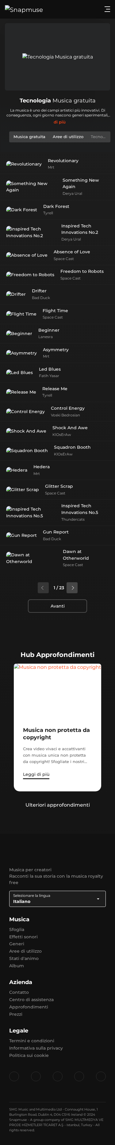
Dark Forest (56, 206)
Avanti (58, 606)
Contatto (19, 992)
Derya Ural (72, 193)
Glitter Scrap (59, 486)
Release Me (54, 388)
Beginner (48, 330)
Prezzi (15, 1014)
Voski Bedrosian (65, 415)
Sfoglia (16, 929)
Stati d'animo (24, 958)
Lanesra (45, 336)
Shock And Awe (70, 427)
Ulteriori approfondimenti (57, 805)
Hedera (41, 466)
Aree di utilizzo (25, 951)
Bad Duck (41, 297)
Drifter (39, 291)
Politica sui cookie (29, 1055)
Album (16, 965)
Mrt (51, 167)
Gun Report (56, 532)
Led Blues (50, 369)
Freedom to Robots (82, 271)
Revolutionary (63, 160)
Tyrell (48, 213)
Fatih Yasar (49, 375)
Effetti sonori (23, 937)
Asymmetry (56, 349)
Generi (16, 944)
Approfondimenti (28, 1007)
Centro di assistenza (31, 999)
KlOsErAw (61, 434)
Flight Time (55, 310)
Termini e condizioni (31, 1040)
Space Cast (64, 258)
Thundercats (73, 519)
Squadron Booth (72, 447)
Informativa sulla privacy (36, 1048)
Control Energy (68, 408)
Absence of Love (72, 252)
